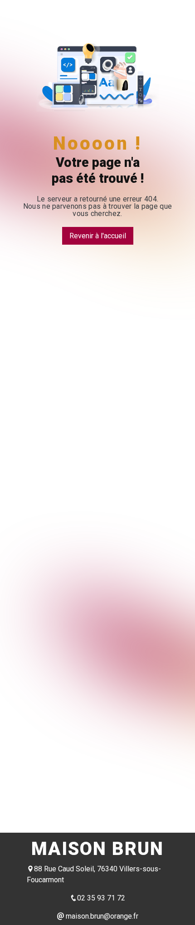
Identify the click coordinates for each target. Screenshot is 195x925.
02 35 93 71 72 (101, 898)
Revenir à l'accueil (97, 235)
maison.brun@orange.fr (101, 916)
